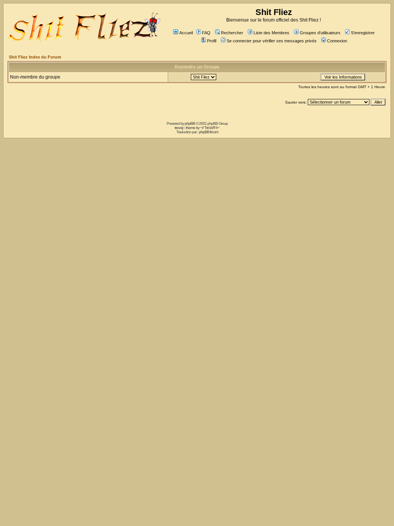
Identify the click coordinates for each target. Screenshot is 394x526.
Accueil (186, 32)
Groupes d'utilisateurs (320, 32)
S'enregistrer (363, 32)
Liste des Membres (271, 32)
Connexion (337, 41)
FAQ (206, 32)
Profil (211, 41)
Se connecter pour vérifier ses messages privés (272, 41)
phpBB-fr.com (208, 132)
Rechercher (232, 32)
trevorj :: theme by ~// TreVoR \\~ (197, 128)
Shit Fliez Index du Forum (35, 57)
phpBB (190, 123)
